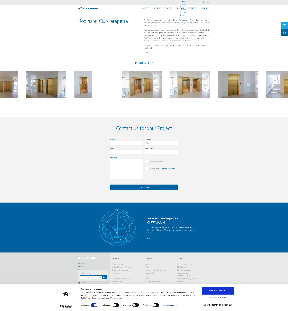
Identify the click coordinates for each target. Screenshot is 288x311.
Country (148, 139)
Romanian (183, 18)
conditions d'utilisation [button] (166, 168)
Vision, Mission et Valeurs (121, 267)
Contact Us (85, 274)
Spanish (183, 21)
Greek (182, 7)
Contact (205, 8)
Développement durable (121, 279)
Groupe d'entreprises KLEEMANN (162, 221)
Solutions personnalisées (154, 282)
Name (112, 139)
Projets (168, 8)
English (182, 4)
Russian (183, 13)
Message (113, 157)
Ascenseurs (149, 264)
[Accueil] (88, 7)
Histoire (115, 276)
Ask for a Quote (284, 25)
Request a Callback (155, 162)
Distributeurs (182, 267)
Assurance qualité (183, 273)
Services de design (184, 270)
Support (180, 259)
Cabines (147, 267)
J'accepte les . (162, 168)
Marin (147, 279)
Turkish (182, 15)
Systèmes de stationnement (155, 276)
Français (183, 2)
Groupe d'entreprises (120, 270)
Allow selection (218, 298)
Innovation (116, 273)
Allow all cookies (218, 290)
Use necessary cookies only (218, 305)
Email (112, 148)
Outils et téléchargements (187, 279)
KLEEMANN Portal (284, 32)
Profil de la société (119, 264)
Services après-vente (185, 264)
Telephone (149, 148)
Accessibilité (149, 273)
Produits (157, 8)
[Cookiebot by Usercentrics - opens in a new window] (66, 306)
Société (145, 8)
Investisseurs (117, 282)
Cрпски (182, 23)
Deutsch (183, 10)
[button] (46, 99)
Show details (168, 305)
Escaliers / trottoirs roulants (155, 270)
